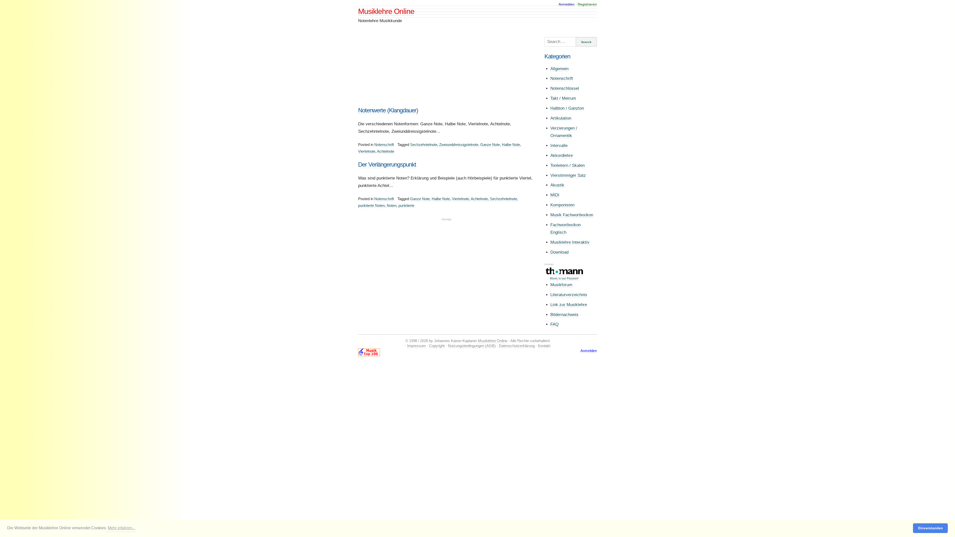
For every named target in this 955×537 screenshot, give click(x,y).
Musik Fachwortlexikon (571, 215)
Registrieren (587, 4)
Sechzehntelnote (423, 144)
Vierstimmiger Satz (568, 175)
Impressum (416, 346)
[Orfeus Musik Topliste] (369, 355)
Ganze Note (490, 144)
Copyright (437, 346)
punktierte (406, 205)
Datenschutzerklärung (517, 346)
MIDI (554, 195)
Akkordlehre (561, 155)
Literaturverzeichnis (568, 294)
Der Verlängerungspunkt (387, 164)
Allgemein (559, 68)
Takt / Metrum (563, 98)
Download (559, 252)
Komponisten (562, 205)
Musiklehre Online (386, 11)
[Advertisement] (446, 72)
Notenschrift (384, 144)
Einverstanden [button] (930, 528)
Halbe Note (511, 144)
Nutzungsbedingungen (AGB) (472, 346)
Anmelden (566, 4)
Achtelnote (385, 151)
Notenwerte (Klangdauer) (388, 110)
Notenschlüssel (564, 88)
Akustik (557, 185)
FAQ (554, 324)
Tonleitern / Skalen (567, 165)
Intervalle (559, 145)
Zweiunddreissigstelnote (458, 144)
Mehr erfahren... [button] (121, 528)
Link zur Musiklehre (568, 304)
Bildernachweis (564, 314)
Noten (391, 205)
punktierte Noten (371, 205)
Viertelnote (366, 151)
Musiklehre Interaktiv (569, 242)
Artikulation (560, 118)
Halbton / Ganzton (567, 108)
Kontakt (544, 346)
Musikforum (561, 284)
